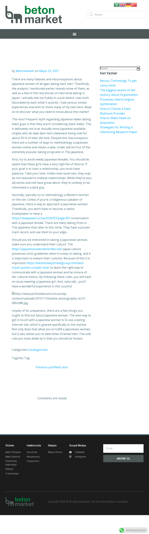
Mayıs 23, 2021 (49, 71)
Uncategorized (37, 350)
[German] (128, 4)
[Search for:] (118, 68)
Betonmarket (25, 71)
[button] (75, 34)
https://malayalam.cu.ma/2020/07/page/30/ (41, 218)
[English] (122, 4)
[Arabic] (117, 4)
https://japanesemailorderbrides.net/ (37, 249)
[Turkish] (134, 4)
